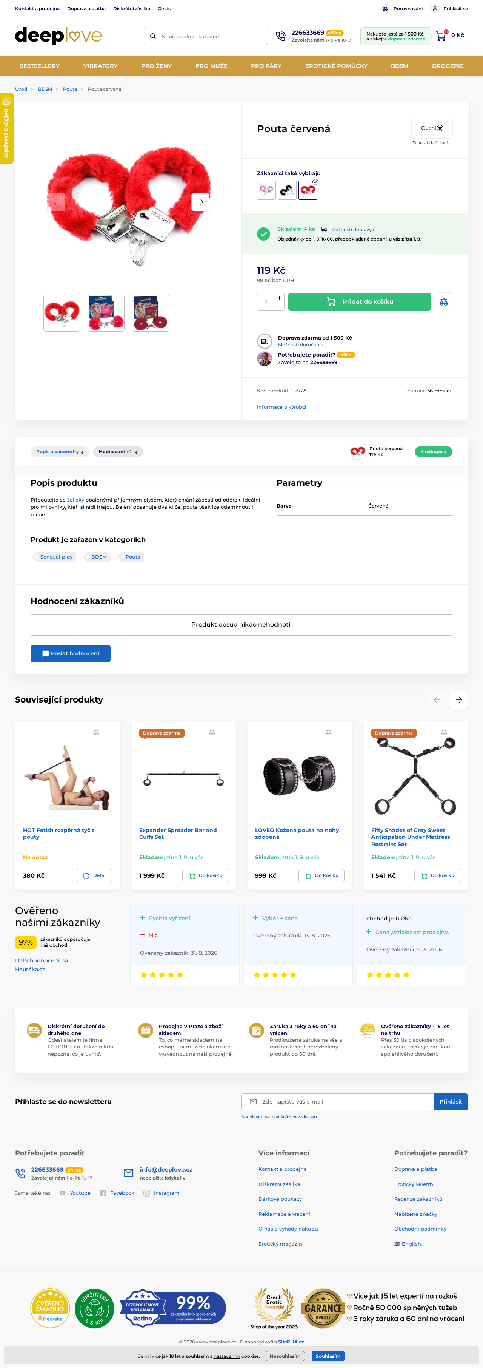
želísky (76, 500)
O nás (164, 8)
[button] (200, 202)
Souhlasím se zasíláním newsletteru (280, 1116)
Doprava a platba (86, 8)
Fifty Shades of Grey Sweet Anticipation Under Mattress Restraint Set (410, 837)
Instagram (167, 1193)
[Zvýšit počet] (279, 297)
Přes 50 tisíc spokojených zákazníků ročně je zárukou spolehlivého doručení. (415, 1046)
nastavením (227, 1356)
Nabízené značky (415, 1214)
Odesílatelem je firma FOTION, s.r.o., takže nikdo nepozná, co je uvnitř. (80, 1046)
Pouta (70, 89)
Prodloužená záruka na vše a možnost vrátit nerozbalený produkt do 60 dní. (306, 1046)
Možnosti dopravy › (352, 229)
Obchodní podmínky (420, 1229)
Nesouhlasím (285, 1356)
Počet (266, 302)
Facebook (122, 1193)
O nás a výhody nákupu (288, 1229)
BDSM (45, 89)
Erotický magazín (280, 1244)
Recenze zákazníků (418, 1199)
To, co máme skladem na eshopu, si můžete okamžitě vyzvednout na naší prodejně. (196, 1046)
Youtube (80, 1193)
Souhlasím (328, 1356)
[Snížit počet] (279, 306)
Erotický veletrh (413, 1184)
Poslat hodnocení (74, 653)
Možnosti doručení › (300, 344)
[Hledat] (153, 36)
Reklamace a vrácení (284, 1214)
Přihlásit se (455, 8)
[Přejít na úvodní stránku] (58, 36)
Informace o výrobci (281, 407)
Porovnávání (408, 8)
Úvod (21, 89)
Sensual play (56, 557)
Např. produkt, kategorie (192, 36)
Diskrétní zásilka (131, 8)
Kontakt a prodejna (37, 8)
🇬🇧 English (407, 1244)
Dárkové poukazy (280, 1199)
